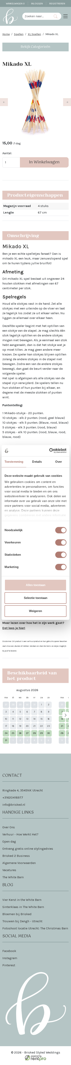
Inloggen (37, 3)
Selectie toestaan (35, 598)
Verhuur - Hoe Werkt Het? (20, 834)
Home (6, 34)
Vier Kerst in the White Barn (21, 900)
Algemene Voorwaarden (19, 863)
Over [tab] (58, 461)
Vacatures (9, 870)
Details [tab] (37, 461)
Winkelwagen (15, 3)
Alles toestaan (35, 585)
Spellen (18, 34)
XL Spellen (34, 34)
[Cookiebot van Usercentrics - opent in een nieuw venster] (50, 450)
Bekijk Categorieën (35, 47)
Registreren (57, 3)
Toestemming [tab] (14, 461)
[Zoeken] (55, 16)
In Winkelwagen (44, 162)
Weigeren (35, 611)
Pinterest (8, 965)
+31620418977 (12, 797)
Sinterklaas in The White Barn (23, 907)
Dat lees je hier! (13, 628)
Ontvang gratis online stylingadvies (27, 848)
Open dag (9, 841)
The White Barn (13, 877)
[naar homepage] (10, 16)
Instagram (9, 958)
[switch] (60, 542)
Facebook (9, 951)
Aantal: (7, 153)
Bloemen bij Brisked (17, 914)
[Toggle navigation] (65, 16)
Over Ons (8, 827)
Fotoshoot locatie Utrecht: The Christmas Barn (35, 928)
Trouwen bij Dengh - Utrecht (22, 921)
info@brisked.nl (13, 804)
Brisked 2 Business (16, 856)
